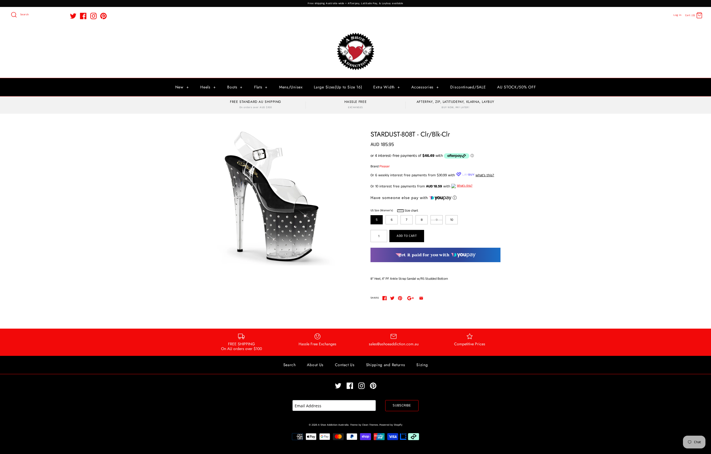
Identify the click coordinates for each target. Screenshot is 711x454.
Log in (677, 15)
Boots (235, 87)
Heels (208, 87)
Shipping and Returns (385, 365)
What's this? (464, 185)
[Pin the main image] (400, 298)
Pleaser (384, 166)
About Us (315, 365)
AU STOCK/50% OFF (516, 87)
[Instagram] (93, 16)
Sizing (422, 365)
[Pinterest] (103, 16)
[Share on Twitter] (392, 298)
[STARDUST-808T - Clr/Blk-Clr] (273, 198)
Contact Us (345, 365)
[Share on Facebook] (384, 298)
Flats (261, 87)
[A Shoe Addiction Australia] (355, 33)
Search (289, 365)
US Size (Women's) (381, 210)
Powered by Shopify (390, 425)
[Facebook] (83, 16)
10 (451, 219)
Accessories (425, 87)
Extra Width (386, 87)
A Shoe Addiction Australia (333, 425)
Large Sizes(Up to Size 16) (338, 87)
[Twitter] (73, 16)
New (182, 87)
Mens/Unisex (291, 87)
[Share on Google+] (410, 298)
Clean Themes (370, 425)
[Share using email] (421, 298)
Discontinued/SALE (468, 87)
